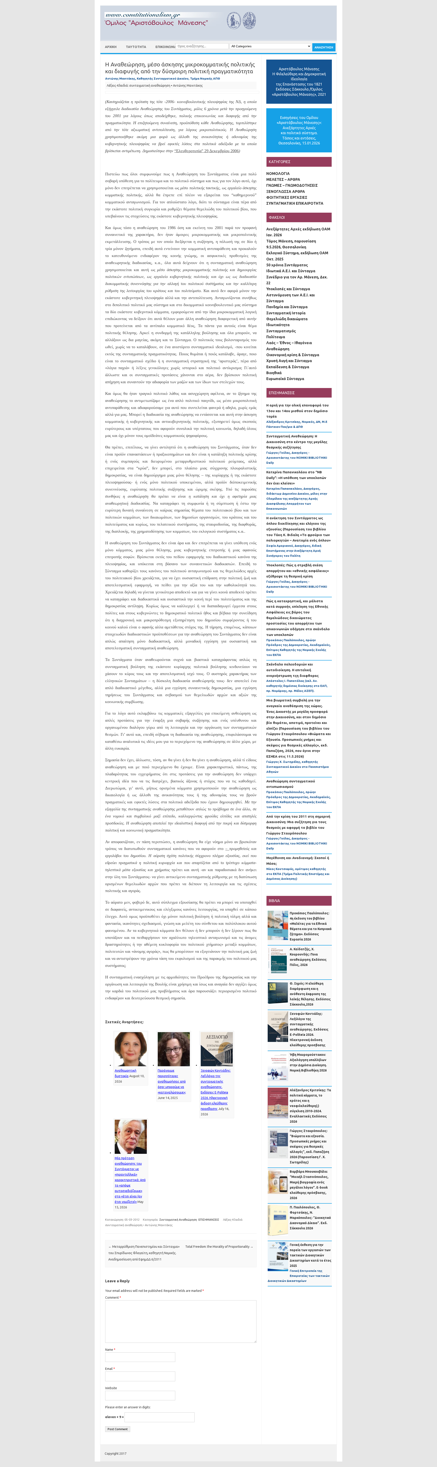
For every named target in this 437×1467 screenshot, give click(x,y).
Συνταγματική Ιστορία (285, 313)
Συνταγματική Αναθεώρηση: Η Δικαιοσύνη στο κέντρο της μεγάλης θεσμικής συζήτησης (296, 441)
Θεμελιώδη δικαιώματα (286, 319)
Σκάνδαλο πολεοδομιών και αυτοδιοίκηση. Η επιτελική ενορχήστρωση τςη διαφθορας (292, 669)
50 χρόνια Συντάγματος (287, 265)
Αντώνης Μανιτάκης (188, 85)
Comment (113, 1297)
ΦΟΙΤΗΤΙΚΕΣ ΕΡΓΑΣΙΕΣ (286, 197)
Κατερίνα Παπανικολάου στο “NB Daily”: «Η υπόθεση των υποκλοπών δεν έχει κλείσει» (296, 477)
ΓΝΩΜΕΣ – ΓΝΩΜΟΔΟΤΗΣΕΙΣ (292, 185)
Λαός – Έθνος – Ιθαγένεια (289, 343)
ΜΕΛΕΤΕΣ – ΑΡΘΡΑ (283, 179)
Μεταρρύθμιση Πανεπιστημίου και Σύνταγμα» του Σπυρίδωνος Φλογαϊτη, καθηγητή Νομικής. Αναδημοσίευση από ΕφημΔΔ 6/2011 (144, 1253)
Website (111, 1388)
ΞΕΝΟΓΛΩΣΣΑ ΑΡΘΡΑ (285, 191)
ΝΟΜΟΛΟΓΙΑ (278, 173)
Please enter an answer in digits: (128, 1407)
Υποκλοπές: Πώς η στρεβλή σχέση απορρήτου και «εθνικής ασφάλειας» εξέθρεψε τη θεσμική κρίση (297, 570)
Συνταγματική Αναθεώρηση (178, 1219)
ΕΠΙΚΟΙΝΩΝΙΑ (166, 47)
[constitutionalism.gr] (184, 33)
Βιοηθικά (274, 373)
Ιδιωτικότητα (278, 325)
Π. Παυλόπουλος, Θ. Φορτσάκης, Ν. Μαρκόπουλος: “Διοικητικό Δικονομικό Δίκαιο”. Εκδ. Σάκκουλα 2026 (310, 1217)
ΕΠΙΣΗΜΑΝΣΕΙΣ (208, 1219)
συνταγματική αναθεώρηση (149, 85)
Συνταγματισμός (281, 331)
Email (110, 1369)
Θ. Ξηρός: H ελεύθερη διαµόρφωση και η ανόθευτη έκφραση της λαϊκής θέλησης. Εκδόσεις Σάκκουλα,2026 (310, 994)
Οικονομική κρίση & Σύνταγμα (292, 355)
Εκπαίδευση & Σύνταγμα (287, 367)
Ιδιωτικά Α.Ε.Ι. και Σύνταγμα (290, 271)
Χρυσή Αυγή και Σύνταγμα (289, 361)
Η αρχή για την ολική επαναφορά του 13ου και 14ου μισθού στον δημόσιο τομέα (297, 410)
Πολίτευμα (275, 337)
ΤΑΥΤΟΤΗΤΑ (136, 47)
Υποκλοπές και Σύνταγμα (288, 289)
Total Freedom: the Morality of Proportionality (219, 1246)
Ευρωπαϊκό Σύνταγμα (285, 379)
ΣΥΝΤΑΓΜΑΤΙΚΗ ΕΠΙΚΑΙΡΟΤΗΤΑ (294, 203)
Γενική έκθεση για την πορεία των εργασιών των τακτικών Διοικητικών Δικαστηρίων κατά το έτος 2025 (310, 1255)
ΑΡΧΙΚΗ (111, 47)
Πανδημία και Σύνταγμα (286, 307)
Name (110, 1349)
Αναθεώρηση (277, 349)
